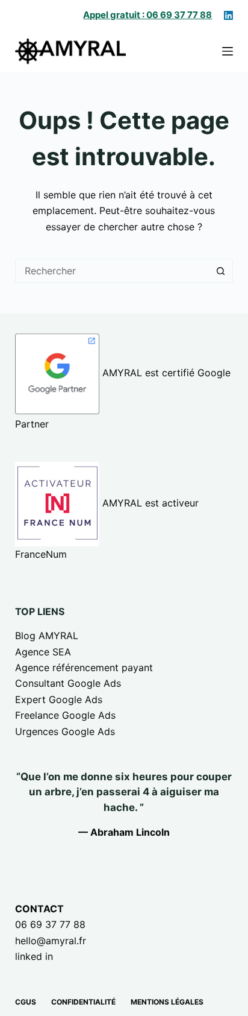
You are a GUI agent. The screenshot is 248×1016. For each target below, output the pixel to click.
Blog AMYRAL (46, 635)
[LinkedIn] (228, 15)
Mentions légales (167, 1001)
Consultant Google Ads (68, 683)
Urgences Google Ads (65, 731)
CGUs (25, 1001)
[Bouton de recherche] (221, 271)
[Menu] (227, 51)
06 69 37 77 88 (50, 924)
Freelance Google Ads (65, 715)
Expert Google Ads (58, 699)
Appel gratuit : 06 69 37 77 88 (147, 15)
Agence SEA (43, 652)
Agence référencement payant (84, 667)
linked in (34, 956)
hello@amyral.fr (50, 941)
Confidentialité (83, 1001)
